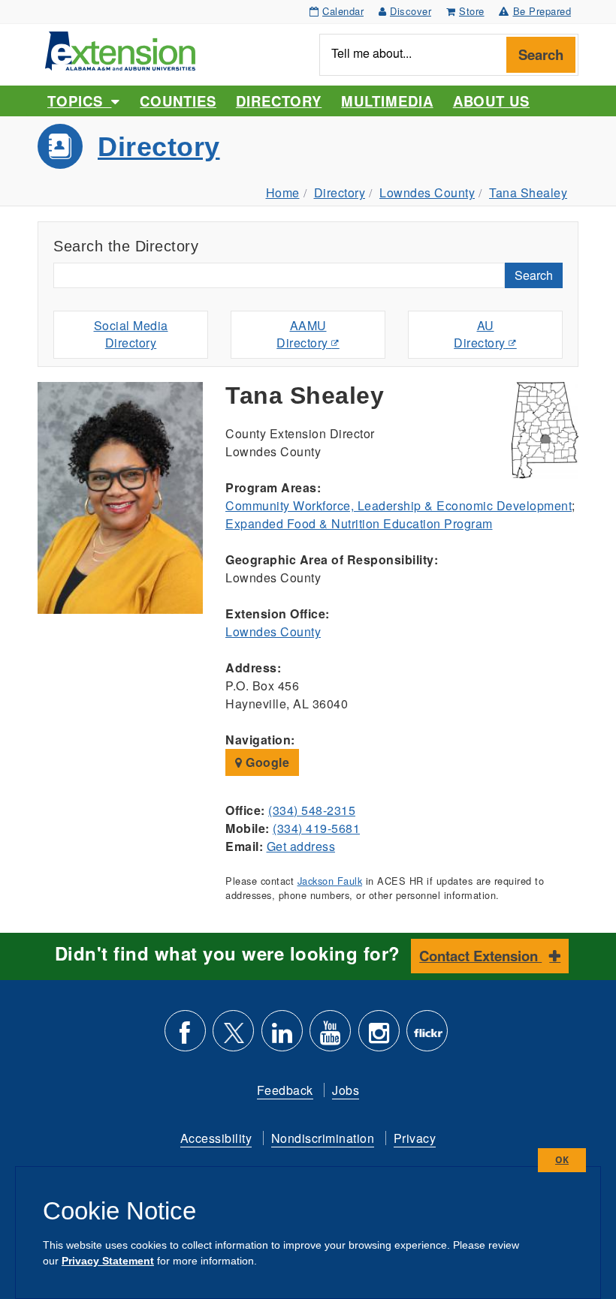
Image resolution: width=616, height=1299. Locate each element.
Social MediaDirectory (131, 334)
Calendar (343, 11)
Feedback (285, 1090)
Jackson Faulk (330, 881)
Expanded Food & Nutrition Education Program (359, 523)
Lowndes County (427, 192)
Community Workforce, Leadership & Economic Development (398, 505)
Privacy (415, 1138)
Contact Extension (480, 956)
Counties (178, 101)
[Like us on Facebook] (185, 1036)
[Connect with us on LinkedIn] (282, 1036)
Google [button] (266, 762)
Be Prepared (542, 11)
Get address (301, 846)
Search (540, 54)
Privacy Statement (108, 1261)
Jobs (345, 1090)
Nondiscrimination (323, 1138)
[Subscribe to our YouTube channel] (330, 1036)
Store (472, 11)
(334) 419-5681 (316, 828)
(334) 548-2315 (311, 810)
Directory (279, 101)
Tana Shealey (528, 192)
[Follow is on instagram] (379, 1036)
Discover (410, 11)
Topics (79, 101)
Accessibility (216, 1138)
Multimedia (387, 101)
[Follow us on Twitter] (233, 1036)
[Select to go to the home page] (120, 49)
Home (283, 192)
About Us (491, 101)
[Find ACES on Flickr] (427, 1036)
